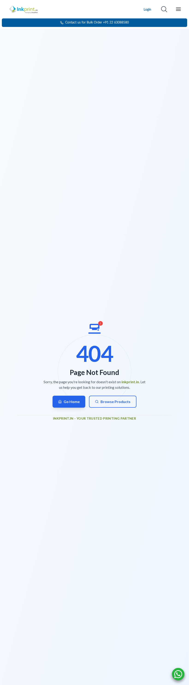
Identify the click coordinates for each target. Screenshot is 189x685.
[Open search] (164, 9)
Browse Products (115, 401)
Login (147, 9)
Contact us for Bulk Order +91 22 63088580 (97, 22)
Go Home (72, 401)
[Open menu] (178, 9)
